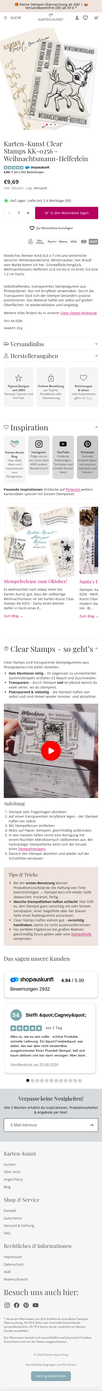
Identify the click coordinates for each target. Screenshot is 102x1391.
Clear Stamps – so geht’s (51, 648)
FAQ (7, 1233)
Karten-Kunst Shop (56, 1355)
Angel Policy (13, 1179)
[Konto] (77, 18)
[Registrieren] (91, 1124)
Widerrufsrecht (16, 1279)
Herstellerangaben (34, 355)
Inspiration (29, 427)
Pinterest (73, 489)
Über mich (12, 1171)
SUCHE (15, 17)
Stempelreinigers (32, 849)
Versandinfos (27, 344)
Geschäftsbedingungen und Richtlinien (51, 1365)
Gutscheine (13, 1218)
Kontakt (10, 1210)
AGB (7, 1271)
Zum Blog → (13, 616)
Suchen (10, 1164)
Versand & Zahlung (19, 1225)
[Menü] (5, 17)
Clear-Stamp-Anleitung (78, 313)
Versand (40, 188)
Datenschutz (14, 1264)
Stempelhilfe (81, 934)
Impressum (13, 1257)
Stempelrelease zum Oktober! (35, 581)
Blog (89, 398)
